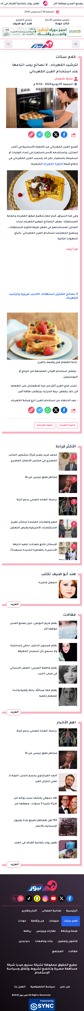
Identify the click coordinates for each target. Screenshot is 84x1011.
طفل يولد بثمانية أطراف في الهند (28, 3)
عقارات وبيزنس (46, 931)
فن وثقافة (37, 921)
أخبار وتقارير (29, 911)
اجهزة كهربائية (45, 425)
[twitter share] (56, 134)
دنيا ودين (24, 941)
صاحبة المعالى (51, 911)
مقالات (72, 951)
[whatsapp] (31, 134)
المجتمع (57, 951)
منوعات (54, 921)
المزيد (15, 604)
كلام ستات (70, 921)
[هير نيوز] (42, 885)
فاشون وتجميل (67, 941)
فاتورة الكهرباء (53, 164)
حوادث (22, 921)
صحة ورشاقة (69, 931)
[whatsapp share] (47, 134)
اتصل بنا (19, 987)
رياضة (27, 931)
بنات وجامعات (44, 941)
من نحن (65, 987)
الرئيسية (71, 911)
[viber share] (39, 134)
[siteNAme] (42, 44)
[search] (8, 44)
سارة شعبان (64, 79)
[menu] (75, 44)
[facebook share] (64, 134)
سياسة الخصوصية (42, 987)
